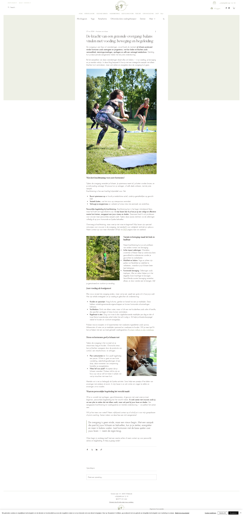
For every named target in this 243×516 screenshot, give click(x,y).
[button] (234, 8)
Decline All (222, 513)
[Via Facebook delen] (87, 449)
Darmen (143, 19)
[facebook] (226, 8)
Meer (151, 19)
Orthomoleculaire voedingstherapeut (123, 19)
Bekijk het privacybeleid (182, 513)
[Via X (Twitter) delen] (92, 449)
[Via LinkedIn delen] (96, 449)
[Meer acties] (155, 31)
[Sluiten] (241, 512)
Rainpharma (102, 19)
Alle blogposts (82, 19)
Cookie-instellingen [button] (210, 513)
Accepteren (233, 513)
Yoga (92, 19)
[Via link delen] (101, 449)
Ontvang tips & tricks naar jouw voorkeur (121, 502)
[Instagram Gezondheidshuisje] (229, 8)
